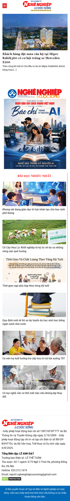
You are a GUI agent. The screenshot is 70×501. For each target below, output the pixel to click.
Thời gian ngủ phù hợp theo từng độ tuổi (25, 285)
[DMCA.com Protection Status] (11, 478)
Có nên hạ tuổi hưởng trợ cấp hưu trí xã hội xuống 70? (33, 358)
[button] (4, 6)
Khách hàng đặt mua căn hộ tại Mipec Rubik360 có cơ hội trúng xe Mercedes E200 (31, 58)
